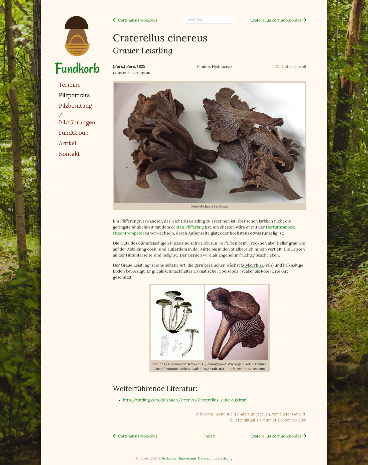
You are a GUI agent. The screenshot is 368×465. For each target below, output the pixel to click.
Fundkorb (77, 68)
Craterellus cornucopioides (275, 20)
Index (209, 435)
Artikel (67, 143)
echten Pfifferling (187, 226)
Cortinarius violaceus (137, 20)
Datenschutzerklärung (215, 458)
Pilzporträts (87, 95)
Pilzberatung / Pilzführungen (77, 114)
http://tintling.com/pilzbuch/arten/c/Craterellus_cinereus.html (185, 399)
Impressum (187, 458)
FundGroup (73, 132)
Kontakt (69, 153)
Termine (70, 84)
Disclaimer (168, 458)
